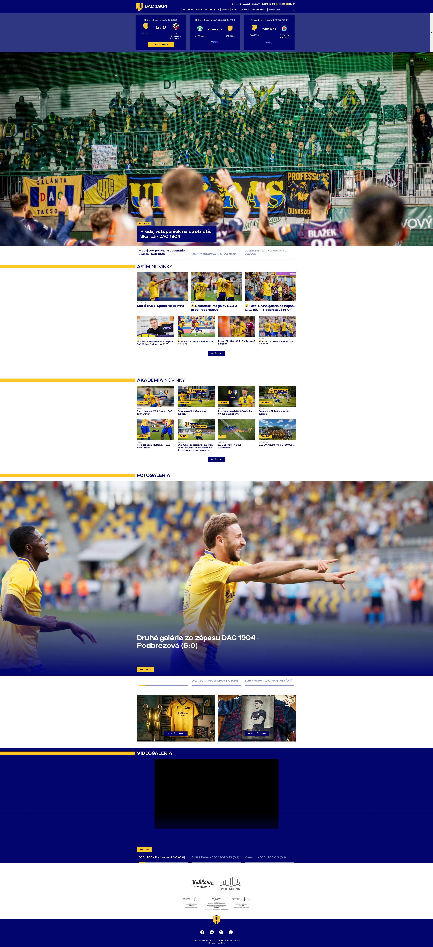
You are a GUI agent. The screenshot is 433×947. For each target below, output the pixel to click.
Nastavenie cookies (216, 943)
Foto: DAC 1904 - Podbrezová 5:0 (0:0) (276, 343)
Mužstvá (214, 10)
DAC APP (256, 4)
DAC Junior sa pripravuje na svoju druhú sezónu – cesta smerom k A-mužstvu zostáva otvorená (195, 448)
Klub (234, 10)
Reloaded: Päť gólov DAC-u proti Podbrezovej (214, 308)
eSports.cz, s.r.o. (233, 940)
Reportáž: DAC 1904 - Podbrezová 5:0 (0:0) (236, 342)
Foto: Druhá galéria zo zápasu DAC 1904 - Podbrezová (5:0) (270, 308)
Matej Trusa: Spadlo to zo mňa (160, 306)
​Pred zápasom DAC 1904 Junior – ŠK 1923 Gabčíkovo (236, 412)
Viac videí (144, 849)
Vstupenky (201, 10)
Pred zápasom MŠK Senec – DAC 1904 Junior (154, 412)
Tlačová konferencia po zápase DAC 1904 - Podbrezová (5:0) (155, 343)
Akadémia (244, 10)
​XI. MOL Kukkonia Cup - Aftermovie (230, 446)
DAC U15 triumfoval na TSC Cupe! (277, 445)
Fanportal (245, 4)
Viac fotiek (145, 669)
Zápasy (225, 10)
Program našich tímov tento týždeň (193, 412)
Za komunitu (257, 10)
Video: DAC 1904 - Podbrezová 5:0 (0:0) (195, 343)
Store (235, 4)
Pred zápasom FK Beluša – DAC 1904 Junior (153, 446)
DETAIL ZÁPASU (161, 45)
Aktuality (188, 10)
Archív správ (216, 353)
